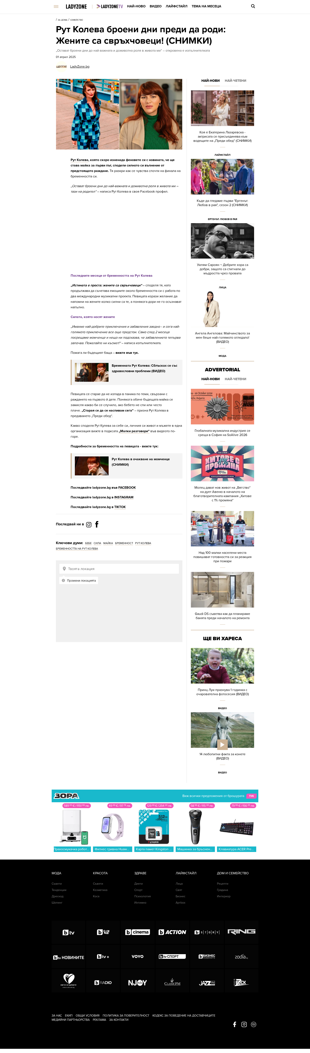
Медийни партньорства (71, 1020)
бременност (124, 543)
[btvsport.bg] (172, 956)
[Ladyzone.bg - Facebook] (96, 534)
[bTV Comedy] (103, 932)
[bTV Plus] (103, 956)
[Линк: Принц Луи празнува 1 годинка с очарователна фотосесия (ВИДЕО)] (222, 680)
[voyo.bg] (137, 956)
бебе (88, 543)
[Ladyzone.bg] (81, 6)
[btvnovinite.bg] (68, 956)
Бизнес (180, 896)
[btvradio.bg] (103, 980)
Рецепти (222, 883)
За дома (62, 20)
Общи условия (88, 1015)
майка (108, 543)
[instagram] (244, 1025)
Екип (69, 1015)
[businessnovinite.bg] (207, 956)
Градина (222, 890)
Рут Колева (79, 160)
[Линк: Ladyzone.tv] (110, 6)
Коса (96, 896)
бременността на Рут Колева (77, 548)
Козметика (100, 890)
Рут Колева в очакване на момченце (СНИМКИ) (141, 462)
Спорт (138, 890)
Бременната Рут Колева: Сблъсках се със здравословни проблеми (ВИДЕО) (144, 368)
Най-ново (136, 6)
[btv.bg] (68, 932)
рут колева (143, 543)
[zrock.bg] (241, 980)
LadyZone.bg (79, 66)
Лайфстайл (176, 6)
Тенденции (59, 890)
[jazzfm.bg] (207, 980)
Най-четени (235, 81)
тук (251, 796)
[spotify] (253, 1025)
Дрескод (57, 896)
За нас (57, 1015)
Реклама (99, 1020)
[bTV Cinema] (137, 932)
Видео (156, 6)
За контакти (118, 1020)
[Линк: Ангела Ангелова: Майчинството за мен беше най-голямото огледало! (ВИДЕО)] (222, 325)
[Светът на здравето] (68, 980)
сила (97, 543)
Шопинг (57, 902)
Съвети (57, 883)
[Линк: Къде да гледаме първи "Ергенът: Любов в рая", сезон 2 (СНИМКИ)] (222, 191)
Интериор (223, 896)
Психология (142, 896)
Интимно (140, 902)
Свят (179, 890)
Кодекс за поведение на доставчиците (183, 1015)
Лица (222, 287)
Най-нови (210, 81)
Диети (138, 883)
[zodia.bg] (241, 956)
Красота (100, 873)
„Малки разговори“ (134, 431)
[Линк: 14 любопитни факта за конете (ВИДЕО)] (222, 744)
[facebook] (234, 1025)
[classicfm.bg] (172, 980)
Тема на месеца (206, 6)
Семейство (76, 20)
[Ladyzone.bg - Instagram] (89, 524)
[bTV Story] (207, 932)
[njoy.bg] (137, 980)
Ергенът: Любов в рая (222, 219)
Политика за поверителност (126, 1015)
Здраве (140, 873)
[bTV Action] (172, 932)
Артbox (180, 902)
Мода (222, 355)
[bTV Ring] (241, 932)
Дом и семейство (233, 873)
